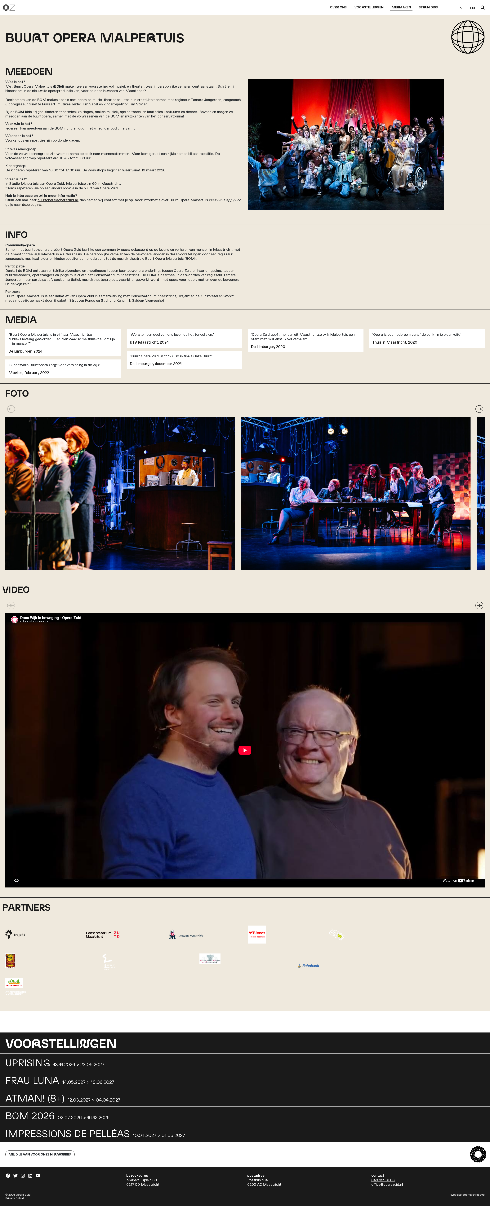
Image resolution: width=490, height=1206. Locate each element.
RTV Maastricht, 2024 (149, 342)
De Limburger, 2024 (25, 351)
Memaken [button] (401, 7)
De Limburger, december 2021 (156, 363)
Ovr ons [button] (338, 7)
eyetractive (477, 1194)
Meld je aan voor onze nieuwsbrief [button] (40, 1154)
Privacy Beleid (14, 1198)
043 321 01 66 (383, 1180)
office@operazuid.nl (387, 1184)
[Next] (479, 409)
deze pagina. (32, 204)
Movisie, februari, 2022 (28, 372)
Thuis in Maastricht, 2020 (394, 342)
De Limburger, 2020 (268, 346)
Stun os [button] (428, 7)
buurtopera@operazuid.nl (58, 200)
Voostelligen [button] (369, 7)
